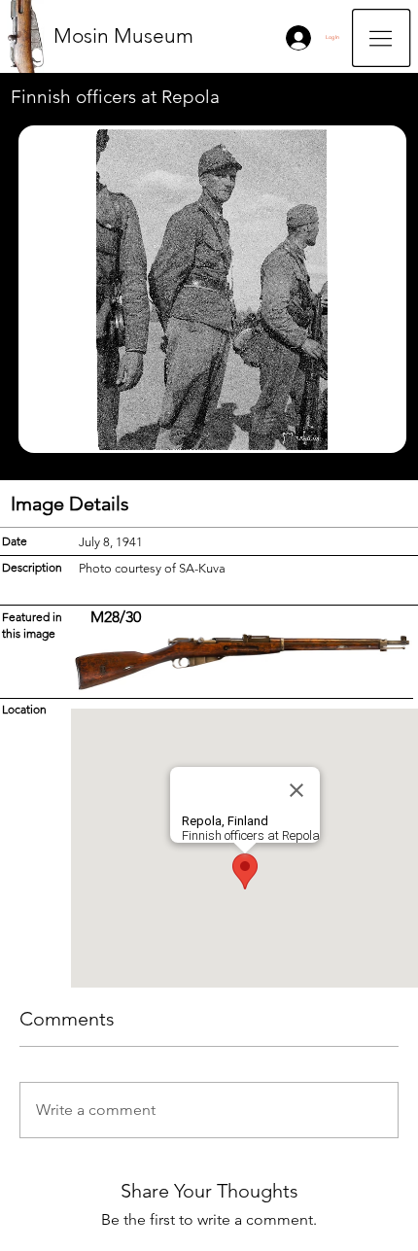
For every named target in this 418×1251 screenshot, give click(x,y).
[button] (381, 38)
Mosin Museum (123, 35)
